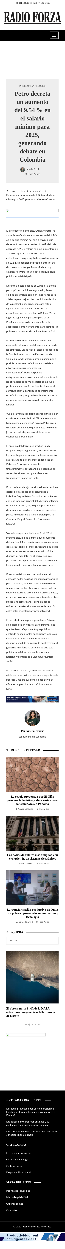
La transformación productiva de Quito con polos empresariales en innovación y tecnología (32, 913)
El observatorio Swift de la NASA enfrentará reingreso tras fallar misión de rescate (30, 1012)
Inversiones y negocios (32, 86)
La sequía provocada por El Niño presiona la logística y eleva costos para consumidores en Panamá (32, 800)
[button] (26, 1024)
